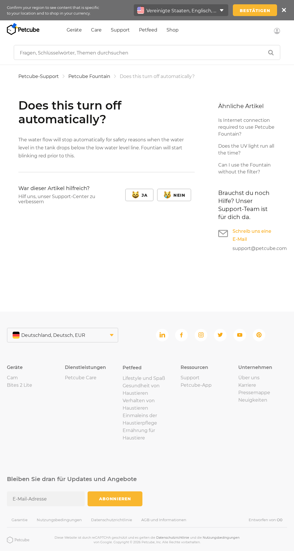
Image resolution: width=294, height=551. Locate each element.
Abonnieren (115, 498)
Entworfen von (266, 519)
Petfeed (148, 30)
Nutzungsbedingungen (59, 519)
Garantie (19, 519)
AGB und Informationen (163, 519)
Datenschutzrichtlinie (111, 519)
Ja (145, 195)
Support (120, 30)
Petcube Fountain (89, 76)
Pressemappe (254, 392)
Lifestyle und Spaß (144, 378)
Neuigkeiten (252, 400)
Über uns (249, 377)
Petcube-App (196, 385)
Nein (179, 195)
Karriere (247, 385)
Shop (173, 30)
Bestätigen (255, 10)
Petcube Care (80, 377)
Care (96, 30)
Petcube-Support (38, 76)
